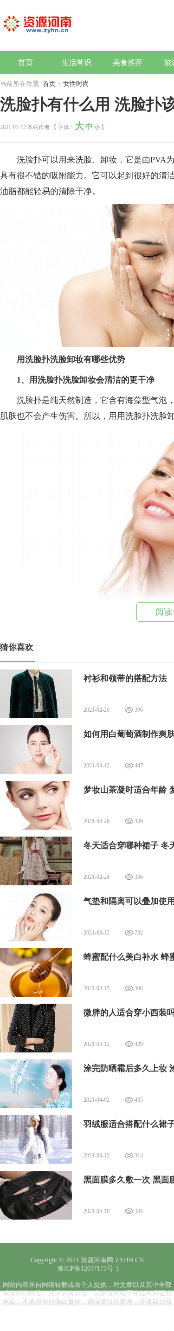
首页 (25, 62)
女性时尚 (76, 83)
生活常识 (76, 62)
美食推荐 (127, 62)
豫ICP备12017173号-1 (87, 1268)
